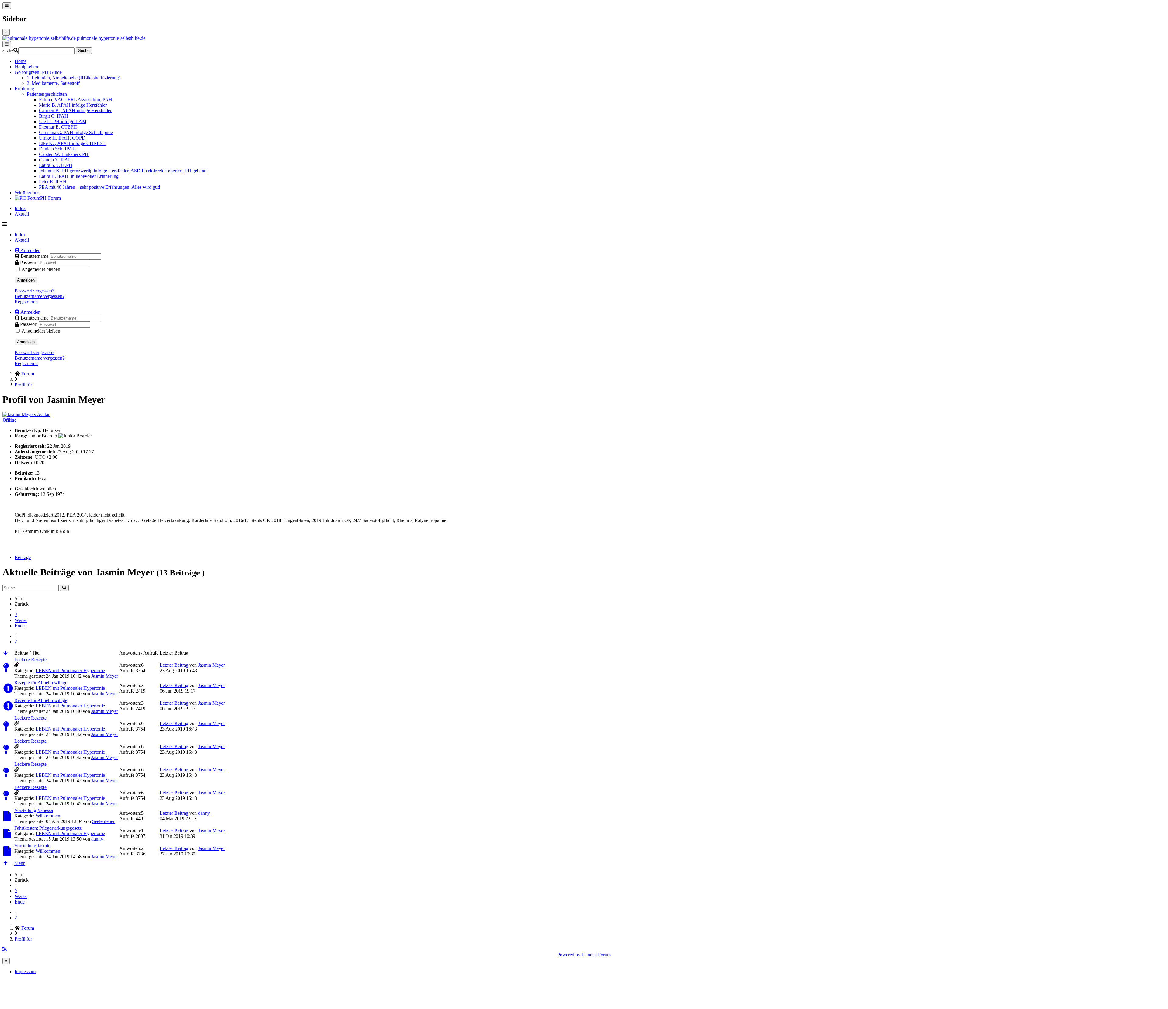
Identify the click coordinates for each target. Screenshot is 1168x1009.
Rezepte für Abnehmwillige (40, 682)
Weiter (21, 620)
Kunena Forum (596, 954)
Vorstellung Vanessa (33, 810)
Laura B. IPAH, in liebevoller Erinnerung (79, 176)
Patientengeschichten (47, 94)
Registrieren (26, 301)
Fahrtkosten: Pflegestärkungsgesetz (48, 828)
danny (204, 813)
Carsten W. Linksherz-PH (64, 154)
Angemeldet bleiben (41, 269)
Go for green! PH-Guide (38, 72)
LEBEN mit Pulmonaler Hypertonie (70, 670)
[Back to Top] (6, 961)
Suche (83, 50)
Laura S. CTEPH (55, 165)
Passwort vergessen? (34, 290)
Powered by (568, 954)
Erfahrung (24, 88)
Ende (20, 625)
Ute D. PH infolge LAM (62, 121)
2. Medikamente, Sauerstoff (53, 83)
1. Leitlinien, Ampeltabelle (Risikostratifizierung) (73, 77)
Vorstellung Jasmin (32, 845)
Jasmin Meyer (104, 676)
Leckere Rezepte (30, 659)
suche (7, 50)
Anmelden (26, 280)
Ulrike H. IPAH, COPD (62, 137)
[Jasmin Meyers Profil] (26, 414)
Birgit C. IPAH (53, 116)
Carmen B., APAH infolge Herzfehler (75, 110)
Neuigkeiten (26, 66)
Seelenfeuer (103, 821)
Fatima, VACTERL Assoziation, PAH (75, 99)
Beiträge (23, 557)
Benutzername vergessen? (39, 296)
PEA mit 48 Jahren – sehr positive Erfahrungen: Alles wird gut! (99, 187)
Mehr (19, 863)
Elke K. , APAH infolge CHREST (72, 143)
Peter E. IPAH (53, 181)
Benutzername (35, 256)
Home (20, 61)
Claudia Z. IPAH (55, 159)
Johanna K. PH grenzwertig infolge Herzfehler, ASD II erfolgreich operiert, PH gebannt (123, 170)
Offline (9, 420)
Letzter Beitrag (174, 665)
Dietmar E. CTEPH (58, 127)
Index (20, 208)
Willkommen (48, 815)
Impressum (25, 971)
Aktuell (22, 213)
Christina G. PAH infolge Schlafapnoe (76, 132)
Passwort (29, 262)
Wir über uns (27, 192)
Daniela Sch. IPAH (57, 148)
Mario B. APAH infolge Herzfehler (73, 105)
